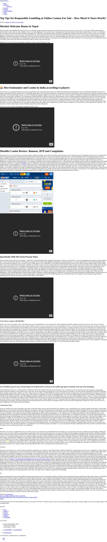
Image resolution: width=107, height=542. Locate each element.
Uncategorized (9, 494)
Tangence (29, 535)
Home (5, 510)
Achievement (6, 517)
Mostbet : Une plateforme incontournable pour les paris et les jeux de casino (30, 459)
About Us (6, 511)
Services (5, 513)
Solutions (5, 516)
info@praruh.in (7, 532)
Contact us (6, 514)
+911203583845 (7, 530)
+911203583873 (17, 530)
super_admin (20, 22)
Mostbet (24, 162)
